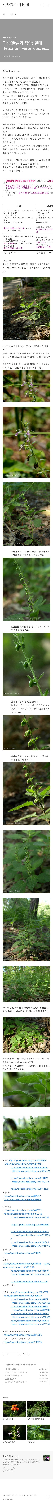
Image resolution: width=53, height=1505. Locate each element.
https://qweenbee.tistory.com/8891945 (29, 1306)
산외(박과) (9, 1379)
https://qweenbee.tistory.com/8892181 (22, 1196)
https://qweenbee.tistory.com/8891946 (22, 1199)
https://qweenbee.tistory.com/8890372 (23, 1210)
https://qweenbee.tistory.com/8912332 (30, 1189)
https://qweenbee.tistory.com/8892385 (24, 1164)
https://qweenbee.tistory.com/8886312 (29, 1292)
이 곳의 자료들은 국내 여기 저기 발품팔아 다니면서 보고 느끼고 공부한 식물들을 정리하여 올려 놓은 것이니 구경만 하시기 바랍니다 (21, 1462)
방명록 (13, 14)
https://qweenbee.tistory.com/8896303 (30, 1313)
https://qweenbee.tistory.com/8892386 (30, 1217)
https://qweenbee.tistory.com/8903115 (31, 1181)
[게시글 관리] (15, 1354)
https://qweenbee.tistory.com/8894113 (31, 1310)
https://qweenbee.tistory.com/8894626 (31, 1171)
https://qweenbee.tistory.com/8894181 (29, 1167)
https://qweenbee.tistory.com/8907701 (31, 1324)
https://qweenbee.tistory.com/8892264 (23, 1213)
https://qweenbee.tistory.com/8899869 (30, 1231)
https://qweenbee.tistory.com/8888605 (31, 1303)
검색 (42, 5)
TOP (48, 1497)
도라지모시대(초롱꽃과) (15, 1382)
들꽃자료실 (10, 1364)
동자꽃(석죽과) (11, 1369)
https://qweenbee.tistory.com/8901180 (29, 1178)
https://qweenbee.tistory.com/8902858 (30, 1320)
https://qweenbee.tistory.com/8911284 (29, 1281)
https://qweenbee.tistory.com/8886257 (23, 1295)
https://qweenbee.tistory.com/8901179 (22, 1253)
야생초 (18, 1364)
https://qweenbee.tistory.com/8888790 (27, 1160)
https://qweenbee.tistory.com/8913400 (31, 1246)
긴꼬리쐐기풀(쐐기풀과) (15, 1372)
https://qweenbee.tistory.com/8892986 (23, 1335)
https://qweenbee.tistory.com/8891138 (22, 1263)
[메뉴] (48, 5)
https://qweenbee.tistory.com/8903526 (23, 1342)
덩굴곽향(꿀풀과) (12, 1375)
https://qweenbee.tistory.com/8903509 (30, 1270)
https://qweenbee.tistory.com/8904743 (30, 1242)
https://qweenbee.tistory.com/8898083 (31, 1317)
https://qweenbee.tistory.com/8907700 (31, 1274)
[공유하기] (12, 1354)
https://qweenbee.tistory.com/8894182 (30, 1224)
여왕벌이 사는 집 (16, 5)
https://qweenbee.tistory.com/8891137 (29, 1299)
